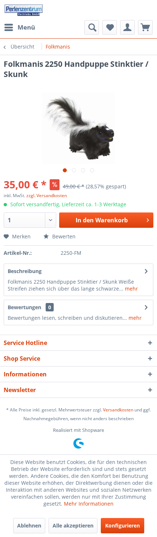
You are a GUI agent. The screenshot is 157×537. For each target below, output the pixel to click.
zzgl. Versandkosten (46, 195)
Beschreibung (25, 271)
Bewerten (63, 236)
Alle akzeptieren (73, 525)
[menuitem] (19, 27)
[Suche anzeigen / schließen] (91, 27)
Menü (26, 27)
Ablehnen (29, 525)
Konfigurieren (122, 525)
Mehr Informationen (89, 503)
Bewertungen (24, 307)
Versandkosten (118, 410)
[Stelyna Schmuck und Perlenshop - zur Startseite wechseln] (23, 10)
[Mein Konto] (127, 27)
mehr (130, 288)
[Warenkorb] (145, 27)
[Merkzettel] (109, 27)
